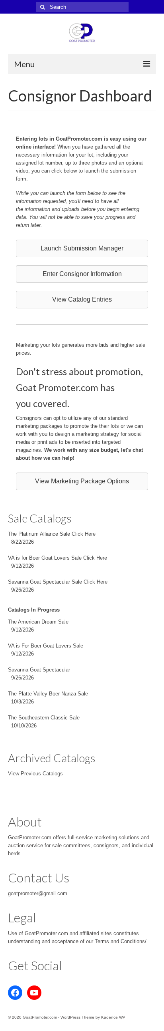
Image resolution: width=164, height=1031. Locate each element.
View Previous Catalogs (35, 774)
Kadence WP (113, 1017)
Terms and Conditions (120, 941)
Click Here (84, 534)
